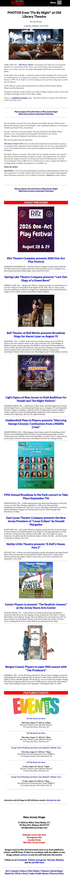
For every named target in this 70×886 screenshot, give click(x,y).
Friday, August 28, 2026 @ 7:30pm (36, 766)
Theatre (45, 871)
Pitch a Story (21, 873)
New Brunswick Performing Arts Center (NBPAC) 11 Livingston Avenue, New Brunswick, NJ (36, 755)
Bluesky (59, 860)
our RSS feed (38, 862)
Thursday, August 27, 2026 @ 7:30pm (36, 737)
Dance (23, 871)
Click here (50, 175)
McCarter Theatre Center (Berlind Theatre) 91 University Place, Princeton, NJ (36, 726)
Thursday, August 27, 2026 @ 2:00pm (36, 723)
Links (31, 873)
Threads (51, 860)
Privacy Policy (57, 873)
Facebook (22, 860)
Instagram (41, 860)
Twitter (31, 860)
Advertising (56, 871)
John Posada (37, 22)
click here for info (53, 800)
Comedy (14, 871)
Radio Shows (42, 873)
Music (36, 871)
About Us (9, 873)
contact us (25, 854)
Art (7, 871)
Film (30, 871)
